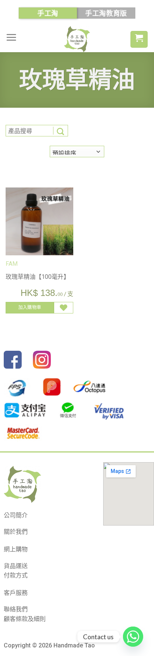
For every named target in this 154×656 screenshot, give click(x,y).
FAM (12, 263)
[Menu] (11, 37)
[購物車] (139, 39)
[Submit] (60, 130)
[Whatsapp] (133, 637)
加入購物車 (29, 307)
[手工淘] (77, 39)
